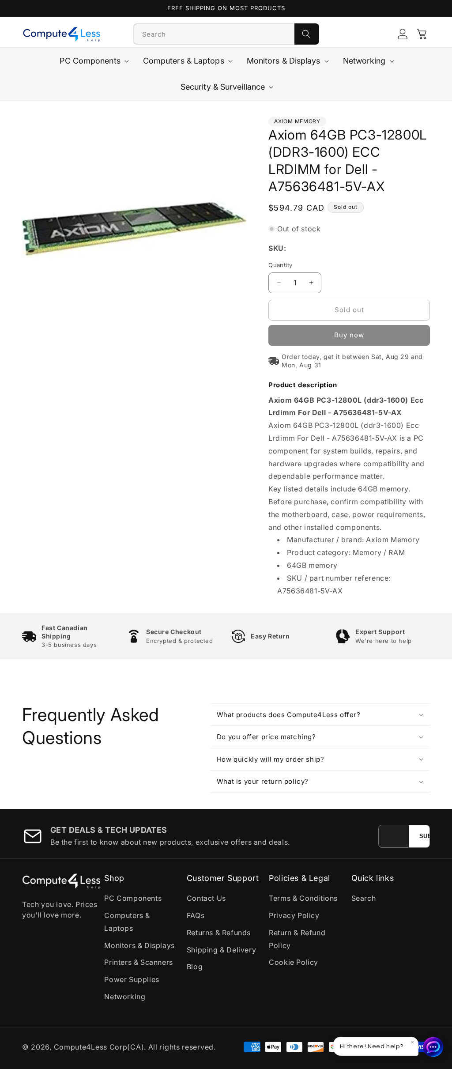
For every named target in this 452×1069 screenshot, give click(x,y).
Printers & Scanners (138, 962)
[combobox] (214, 34)
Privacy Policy (294, 915)
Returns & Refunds (219, 932)
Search (363, 898)
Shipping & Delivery (221, 949)
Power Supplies (131, 979)
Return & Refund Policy (297, 939)
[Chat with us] (433, 1046)
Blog (195, 966)
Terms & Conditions (303, 898)
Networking (124, 996)
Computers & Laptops (127, 922)
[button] (422, 34)
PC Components (133, 898)
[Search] (306, 34)
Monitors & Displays (139, 945)
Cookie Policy (293, 962)
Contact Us (206, 898)
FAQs (195, 915)
